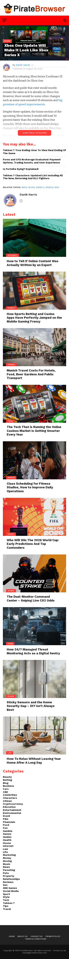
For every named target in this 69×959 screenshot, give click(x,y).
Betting (7, 780)
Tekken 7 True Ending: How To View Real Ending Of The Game (34, 152)
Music (6, 864)
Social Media (11, 891)
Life (5, 852)
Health (7, 840)
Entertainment (12, 810)
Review (31, 187)
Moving (7, 861)
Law (5, 849)
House (7, 843)
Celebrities (10, 794)
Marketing (9, 855)
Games (7, 834)
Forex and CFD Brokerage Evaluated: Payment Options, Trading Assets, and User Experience (32, 161)
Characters (10, 798)
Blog (5, 783)
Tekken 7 (9, 903)
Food (6, 825)
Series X (40, 187)
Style (6, 897)
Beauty (7, 777)
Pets (6, 873)
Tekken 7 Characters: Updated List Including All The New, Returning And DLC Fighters (33, 177)
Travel (7, 909)
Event (6, 816)
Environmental (12, 813)
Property (8, 876)
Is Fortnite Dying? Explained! (21, 169)
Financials (9, 822)
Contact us (36, 936)
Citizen (7, 801)
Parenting (9, 870)
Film (5, 819)
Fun (5, 828)
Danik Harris (23, 65)
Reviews (8, 882)
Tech (6, 900)
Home (12, 936)
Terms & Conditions (35, 939)
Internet (8, 846)
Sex (5, 885)
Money (7, 858)
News (24, 187)
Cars (6, 789)
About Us (22, 936)
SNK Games (10, 888)
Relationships (11, 879)
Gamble (7, 831)
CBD (5, 792)
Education (9, 807)
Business (8, 786)
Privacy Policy (52, 936)
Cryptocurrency (13, 803)
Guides (7, 837)
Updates (49, 187)
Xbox (56, 187)
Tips (5, 906)
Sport (6, 894)
